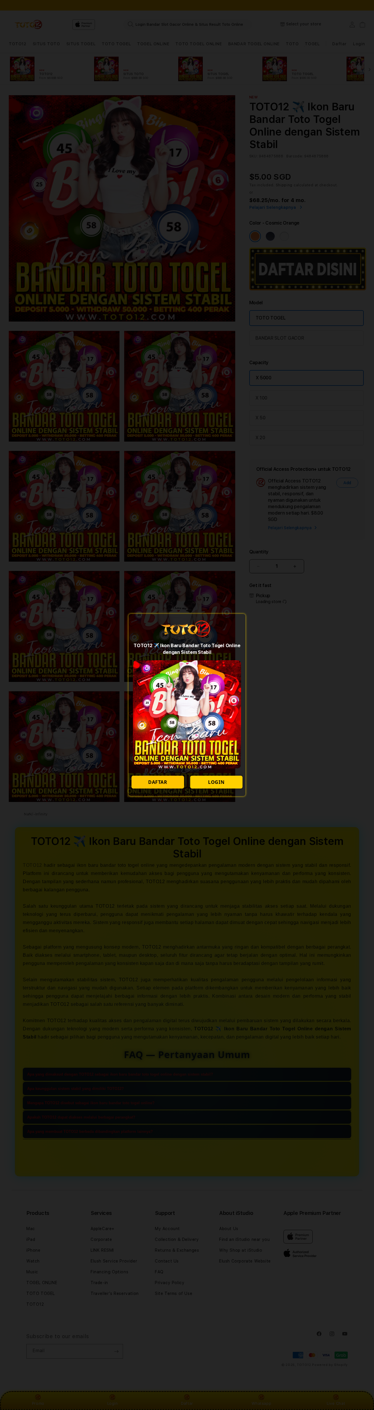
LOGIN (216, 782)
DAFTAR (157, 782)
